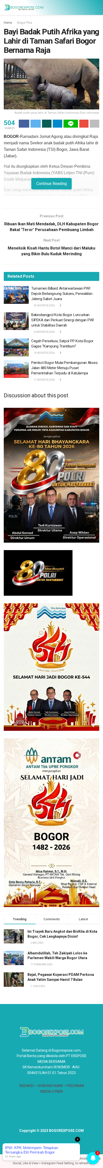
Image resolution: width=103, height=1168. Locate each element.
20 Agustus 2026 (44, 332)
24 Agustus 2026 (44, 305)
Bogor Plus (24, 22)
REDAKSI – (28, 1086)
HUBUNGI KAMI (50, 1086)
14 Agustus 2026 (44, 352)
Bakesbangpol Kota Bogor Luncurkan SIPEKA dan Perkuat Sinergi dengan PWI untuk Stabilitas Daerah (62, 320)
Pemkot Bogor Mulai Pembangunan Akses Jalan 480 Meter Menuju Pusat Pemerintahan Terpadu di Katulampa (64, 367)
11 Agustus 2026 (44, 379)
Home (8, 22)
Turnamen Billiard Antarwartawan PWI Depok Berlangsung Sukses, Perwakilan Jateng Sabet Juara (61, 293)
